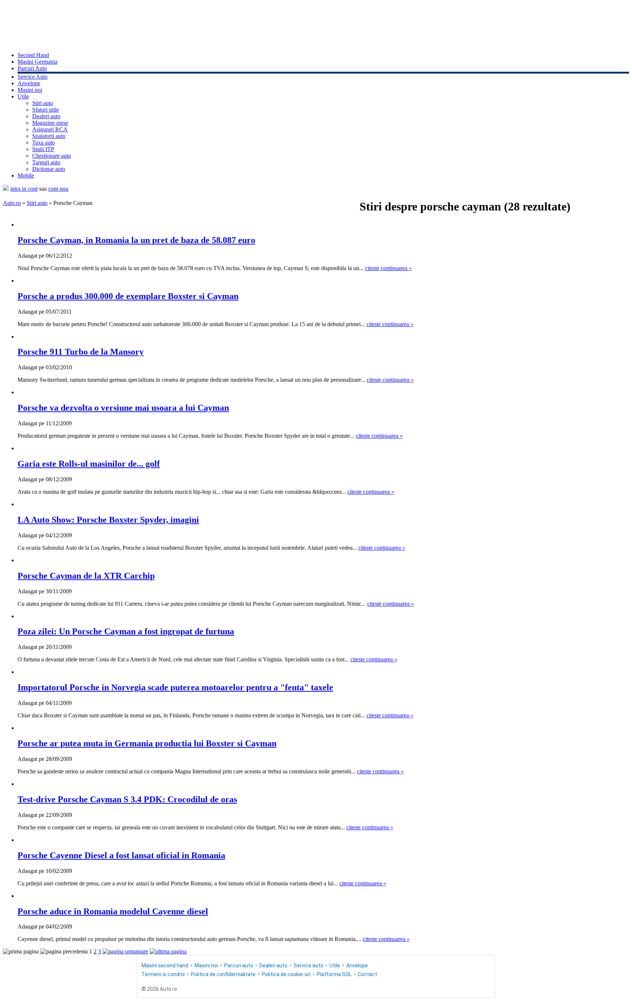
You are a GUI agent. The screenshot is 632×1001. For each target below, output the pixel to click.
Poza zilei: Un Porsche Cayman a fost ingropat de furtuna (126, 631)
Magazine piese (50, 123)
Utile (23, 96)
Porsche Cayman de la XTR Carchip (86, 575)
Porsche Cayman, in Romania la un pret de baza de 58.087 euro (136, 240)
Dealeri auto (46, 116)
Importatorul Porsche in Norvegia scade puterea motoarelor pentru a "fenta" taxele (175, 687)
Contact (367, 974)
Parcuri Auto (32, 68)
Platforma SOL (334, 974)
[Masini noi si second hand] (6, 189)
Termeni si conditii (163, 974)
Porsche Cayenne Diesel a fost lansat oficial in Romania (121, 855)
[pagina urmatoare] (125, 951)
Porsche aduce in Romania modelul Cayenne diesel (113, 911)
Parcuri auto (238, 965)
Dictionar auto (48, 169)
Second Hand (33, 55)
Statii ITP (43, 149)
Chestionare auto (51, 156)
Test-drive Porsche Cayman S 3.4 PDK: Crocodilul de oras (127, 799)
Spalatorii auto (48, 136)
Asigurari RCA (50, 129)
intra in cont (24, 189)
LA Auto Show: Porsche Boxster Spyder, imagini (108, 519)
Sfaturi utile (45, 110)
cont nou (58, 189)
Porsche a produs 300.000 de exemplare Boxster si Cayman (128, 296)
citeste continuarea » (388, 268)
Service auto (308, 965)
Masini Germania (37, 62)
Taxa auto (43, 142)
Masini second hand (165, 965)
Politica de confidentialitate (223, 974)
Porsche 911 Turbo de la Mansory (81, 351)
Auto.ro (12, 203)
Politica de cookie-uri (286, 974)
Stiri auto (42, 103)
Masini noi (30, 90)
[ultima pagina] (168, 951)
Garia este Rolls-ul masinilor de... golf (89, 463)
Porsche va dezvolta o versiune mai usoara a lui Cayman (123, 407)
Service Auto (33, 77)
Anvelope (29, 83)
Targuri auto (46, 162)
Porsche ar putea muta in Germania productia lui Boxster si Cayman (147, 743)
